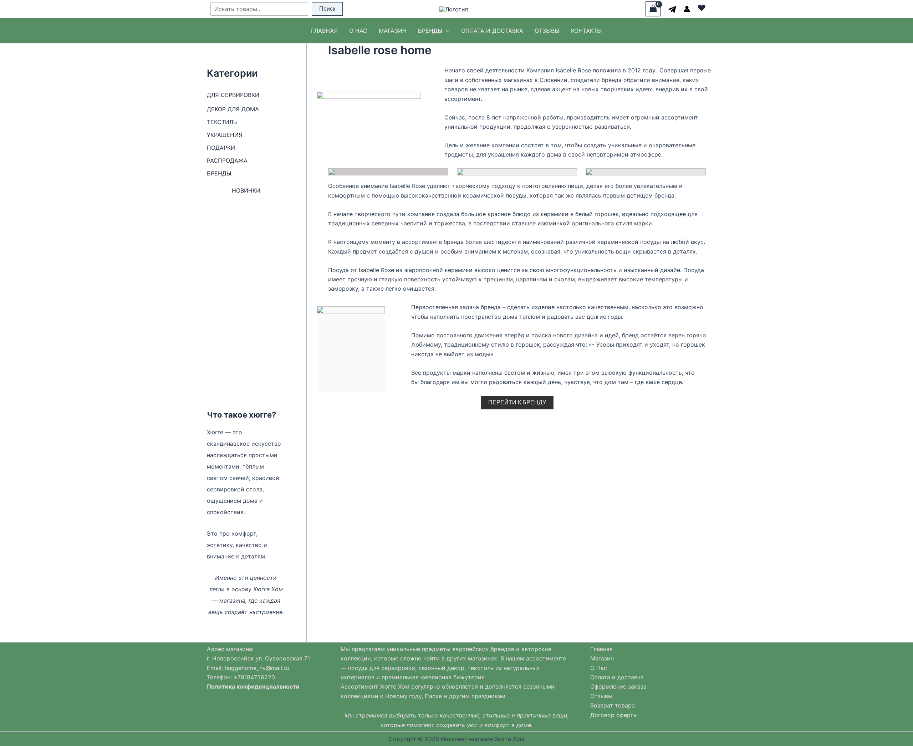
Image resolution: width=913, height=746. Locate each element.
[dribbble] (672, 9)
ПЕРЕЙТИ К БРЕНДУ (517, 402)
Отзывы (547, 30)
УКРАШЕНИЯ (225, 134)
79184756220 (256, 677)
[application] (446, 30)
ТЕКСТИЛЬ (222, 122)
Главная (324, 30)
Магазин (393, 30)
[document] (265, 672)
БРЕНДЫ (219, 173)
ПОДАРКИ (221, 147)
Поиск (327, 9)
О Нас (358, 30)
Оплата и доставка (492, 30)
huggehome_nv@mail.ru (257, 667)
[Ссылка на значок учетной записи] (687, 9)
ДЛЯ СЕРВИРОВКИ (233, 94)
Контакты (586, 30)
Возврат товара (612, 705)
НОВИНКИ (246, 190)
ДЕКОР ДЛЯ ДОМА (233, 109)
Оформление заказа (618, 686)
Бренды (430, 30)
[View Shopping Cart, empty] (653, 8)
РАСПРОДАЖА (227, 160)
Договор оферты (614, 715)
